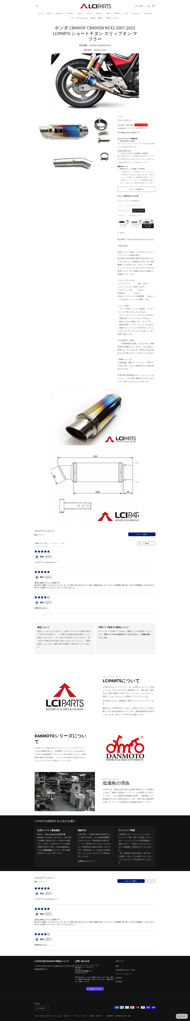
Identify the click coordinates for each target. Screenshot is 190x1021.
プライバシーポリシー (124, 974)
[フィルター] (139, 543)
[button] (37, 6)
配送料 (123, 128)
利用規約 (119, 982)
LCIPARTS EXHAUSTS (45, 1016)
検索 (117, 966)
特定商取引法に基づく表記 (125, 970)
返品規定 (119, 978)
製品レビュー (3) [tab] (41, 543)
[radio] (120, 206)
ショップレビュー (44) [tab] (56, 543)
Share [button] (122, 233)
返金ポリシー (68, 1016)
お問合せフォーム (85, 861)
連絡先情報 (110, 1016)
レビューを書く (142, 534)
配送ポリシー (100, 1016)
